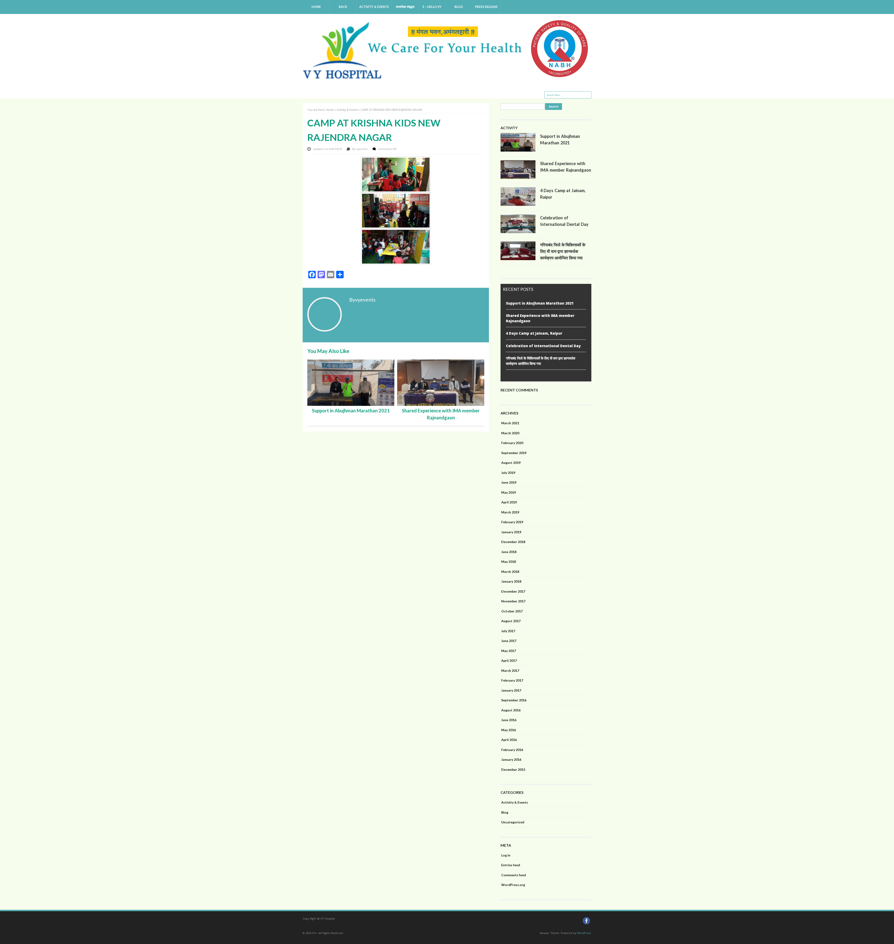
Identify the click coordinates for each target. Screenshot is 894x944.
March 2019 (510, 512)
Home (316, 7)
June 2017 (508, 641)
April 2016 (509, 740)
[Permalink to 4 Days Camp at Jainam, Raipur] (518, 205)
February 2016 (512, 750)
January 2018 (511, 581)
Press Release (486, 7)
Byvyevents (362, 299)
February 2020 (512, 443)
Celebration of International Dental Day (543, 345)
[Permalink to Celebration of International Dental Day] (518, 232)
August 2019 (511, 463)
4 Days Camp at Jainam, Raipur (534, 333)
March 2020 (510, 433)
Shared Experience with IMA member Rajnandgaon (540, 318)
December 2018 (513, 542)
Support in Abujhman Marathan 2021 (351, 410)
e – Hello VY (432, 7)
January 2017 (511, 690)
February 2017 (512, 680)
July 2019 (508, 473)
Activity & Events (374, 7)
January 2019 (511, 532)
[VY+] (447, 77)
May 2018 (508, 562)
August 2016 (511, 710)
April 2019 (509, 502)
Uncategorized (512, 822)
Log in (505, 855)
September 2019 (513, 453)
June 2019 (508, 482)
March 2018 (510, 572)
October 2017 (512, 611)
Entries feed (510, 865)
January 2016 (511, 759)
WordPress (584, 933)
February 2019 (512, 522)
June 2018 (508, 552)
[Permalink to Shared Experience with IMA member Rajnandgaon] (518, 178)
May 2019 (508, 492)
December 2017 (513, 591)
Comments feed (513, 875)
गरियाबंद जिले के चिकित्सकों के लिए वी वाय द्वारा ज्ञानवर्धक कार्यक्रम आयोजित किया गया (562, 251)
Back (343, 7)
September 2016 (513, 700)
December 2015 (513, 769)
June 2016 (508, 720)
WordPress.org (513, 885)
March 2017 (510, 670)
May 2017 (508, 651)
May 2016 (508, 730)
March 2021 (510, 423)
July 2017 (508, 631)
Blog (458, 7)
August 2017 (511, 621)
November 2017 (513, 601)
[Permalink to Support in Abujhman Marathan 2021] (518, 150)
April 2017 (509, 660)
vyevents (362, 149)
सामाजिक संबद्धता (405, 7)
